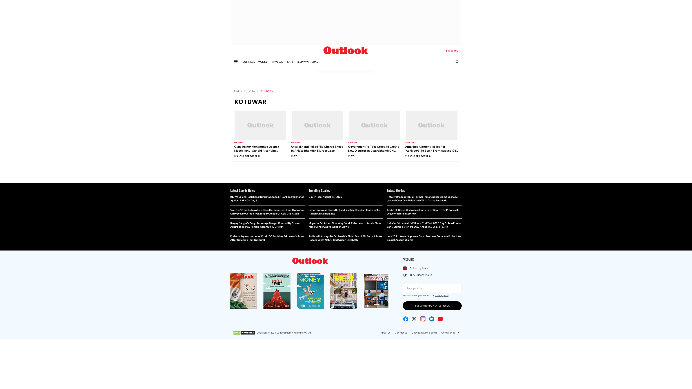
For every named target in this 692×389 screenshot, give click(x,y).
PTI (296, 156)
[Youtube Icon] (440, 319)
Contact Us (401, 332)
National (239, 142)
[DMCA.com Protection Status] (244, 333)
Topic (251, 91)
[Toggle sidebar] (235, 61)
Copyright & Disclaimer (424, 332)
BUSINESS (249, 61)
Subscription (419, 268)
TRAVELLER (277, 61)
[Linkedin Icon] (431, 319)
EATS (290, 61)
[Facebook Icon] (406, 319)
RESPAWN (302, 61)
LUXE (315, 61)
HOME (238, 91)
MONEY (262, 61)
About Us (386, 332)
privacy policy (442, 295)
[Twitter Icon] (414, 319)
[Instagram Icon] (423, 319)
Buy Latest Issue (421, 275)
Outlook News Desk (248, 156)
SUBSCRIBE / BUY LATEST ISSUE (432, 305)
